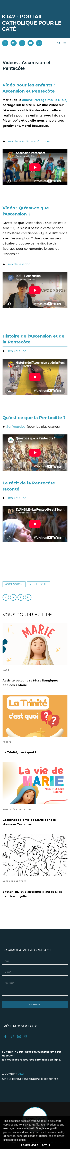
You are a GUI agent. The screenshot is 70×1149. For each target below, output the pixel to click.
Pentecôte (38, 584)
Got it (45, 1145)
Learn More (29, 1145)
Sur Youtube (16, 427)
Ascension (14, 584)
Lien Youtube (16, 351)
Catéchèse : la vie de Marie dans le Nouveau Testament (29, 822)
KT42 (21, 1074)
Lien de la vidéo (18, 264)
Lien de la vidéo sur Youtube (28, 141)
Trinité (7, 742)
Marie (6, 670)
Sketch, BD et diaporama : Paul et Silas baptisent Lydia (32, 894)
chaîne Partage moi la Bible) (44, 100)
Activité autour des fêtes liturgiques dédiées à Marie (30, 683)
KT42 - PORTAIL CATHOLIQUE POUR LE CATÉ (32, 23)
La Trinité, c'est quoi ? (19, 752)
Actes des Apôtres (14, 881)
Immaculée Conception (17, 809)
